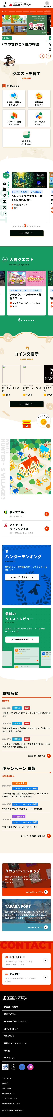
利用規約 (5, 1083)
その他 (7, 1050)
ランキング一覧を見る (20, 577)
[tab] (12, 11)
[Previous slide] (42, 56)
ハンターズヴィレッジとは (16, 1021)
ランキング (9, 1036)
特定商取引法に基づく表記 (11, 1103)
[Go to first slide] (48, 56)
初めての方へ (10, 1014)
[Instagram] (30, 1067)
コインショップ (11, 1028)
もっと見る (24, 233)
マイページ (9, 1057)
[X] (14, 1067)
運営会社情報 (6, 1088)
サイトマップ (6, 1078)
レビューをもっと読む (20, 639)
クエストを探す (11, 1006)
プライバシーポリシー (9, 1098)
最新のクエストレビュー (15, 1043)
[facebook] (22, 1067)
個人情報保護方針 (8, 1093)
